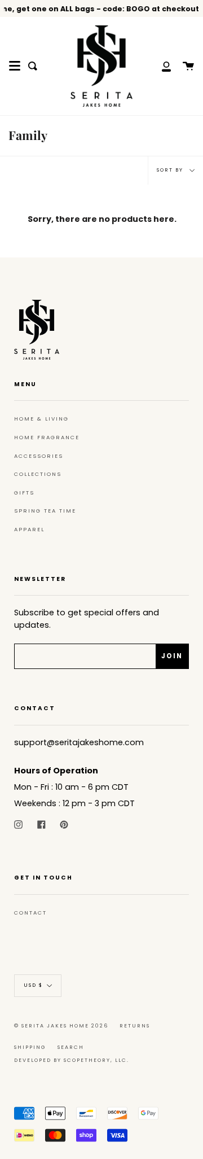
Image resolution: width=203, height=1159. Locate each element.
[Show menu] (14, 66)
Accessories (38, 456)
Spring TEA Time (45, 510)
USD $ (33, 985)
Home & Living (41, 418)
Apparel (29, 529)
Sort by (171, 170)
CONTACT (30, 912)
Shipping (30, 1047)
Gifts (24, 492)
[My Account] (160, 66)
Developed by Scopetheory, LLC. (71, 1060)
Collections (37, 474)
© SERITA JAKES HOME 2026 (61, 1025)
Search (71, 1047)
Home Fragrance (47, 437)
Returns (135, 1025)
